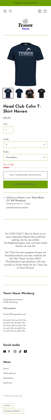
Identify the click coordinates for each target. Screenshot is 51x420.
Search (6, 369)
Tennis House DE (16, 396)
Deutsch (7, 405)
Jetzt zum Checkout (25, 184)
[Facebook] (9, 352)
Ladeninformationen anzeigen (17, 207)
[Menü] (5, 11)
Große (6, 139)
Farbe (6, 152)
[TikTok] (20, 352)
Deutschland (12, 411)
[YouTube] (25, 352)
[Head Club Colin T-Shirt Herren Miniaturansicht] (8, 93)
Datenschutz (8, 378)
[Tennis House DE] (25, 24)
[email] (4, 352)
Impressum (7, 383)
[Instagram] (15, 352)
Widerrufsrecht (9, 373)
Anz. (5, 124)
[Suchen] (10, 11)
